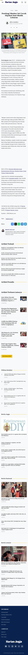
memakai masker (13, 178)
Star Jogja (3, 636)
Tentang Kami (4, 612)
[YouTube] (15, 646)
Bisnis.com (3, 634)
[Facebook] (6, 646)
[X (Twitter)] (9, 646)
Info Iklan (3, 624)
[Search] (22, 2)
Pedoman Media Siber (6, 614)
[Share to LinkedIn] (22, 224)
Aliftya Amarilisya (14, 22)
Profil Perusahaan (5, 619)
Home (12, 10)
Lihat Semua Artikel (6, 356)
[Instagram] (12, 646)
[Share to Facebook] (12, 224)
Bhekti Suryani (10, 229)
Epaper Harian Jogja (12, 210)
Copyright (3, 617)
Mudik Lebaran (9, 218)
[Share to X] (15, 224)
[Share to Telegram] (25, 224)
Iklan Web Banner (5, 622)
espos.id (3, 632)
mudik (10, 66)
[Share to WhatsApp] (19, 224)
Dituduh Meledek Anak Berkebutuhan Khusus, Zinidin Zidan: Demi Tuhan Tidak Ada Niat (13, 171)
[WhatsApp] (22, 646)
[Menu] (2, 2)
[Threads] (19, 646)
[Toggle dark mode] (25, 2)
